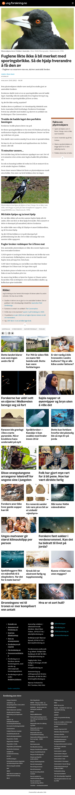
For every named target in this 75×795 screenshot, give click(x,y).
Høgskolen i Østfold (12, 741)
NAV (8, 768)
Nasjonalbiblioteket (36, 714)
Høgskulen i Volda (12, 744)
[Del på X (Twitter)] (5, 333)
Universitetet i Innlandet (61, 756)
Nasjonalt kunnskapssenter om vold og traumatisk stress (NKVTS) (38, 719)
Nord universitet (35, 744)
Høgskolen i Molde (12, 739)
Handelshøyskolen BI (13, 733)
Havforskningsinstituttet (14, 736)
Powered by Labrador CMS (37, 792)
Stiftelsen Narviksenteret (61, 731)
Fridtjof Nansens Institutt (14, 731)
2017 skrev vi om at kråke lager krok (19, 321)
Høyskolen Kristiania (13, 749)
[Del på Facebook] (2, 333)
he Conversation (32, 309)
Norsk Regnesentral (36, 766)
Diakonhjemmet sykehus (14, 710)
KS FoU (9, 756)
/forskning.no (60, 627)
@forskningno (60, 623)
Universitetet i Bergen (60, 753)
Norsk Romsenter (35, 769)
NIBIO (8, 771)
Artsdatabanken (11, 707)
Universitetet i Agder (60, 751)
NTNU (32, 712)
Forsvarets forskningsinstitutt (15, 726)
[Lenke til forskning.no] (35, 2)
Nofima (32, 741)
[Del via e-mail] (12, 333)
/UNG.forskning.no (62, 631)
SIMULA (56, 712)
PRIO (55, 702)
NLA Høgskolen (35, 700)
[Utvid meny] (72, 3)
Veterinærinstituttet (60, 773)
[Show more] (62, 157)
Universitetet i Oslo (59, 758)
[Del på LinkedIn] (9, 333)
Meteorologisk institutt (13, 766)
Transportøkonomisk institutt (63, 744)
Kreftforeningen (11, 758)
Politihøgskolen (59, 700)
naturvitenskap (30, 329)
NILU (8, 778)
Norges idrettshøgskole (37, 761)
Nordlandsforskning (36, 747)
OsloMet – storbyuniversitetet (39, 785)
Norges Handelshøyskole (37, 752)
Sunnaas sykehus (59, 734)
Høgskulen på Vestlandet (14, 746)
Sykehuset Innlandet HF (61, 737)
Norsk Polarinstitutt (36, 764)
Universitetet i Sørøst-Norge (62, 764)
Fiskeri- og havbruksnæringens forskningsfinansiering (14, 721)
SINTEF (56, 715)
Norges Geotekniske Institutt (38, 749)
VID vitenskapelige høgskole (62, 776)
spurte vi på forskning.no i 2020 (33, 312)
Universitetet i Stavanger (61, 761)
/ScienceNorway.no (62, 635)
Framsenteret (11, 728)
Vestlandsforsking (59, 771)
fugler (42, 329)
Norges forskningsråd (37, 754)
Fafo (8, 717)
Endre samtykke (14, 688)
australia (6, 329)
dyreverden (17, 329)
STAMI (56, 726)
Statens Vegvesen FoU (60, 729)
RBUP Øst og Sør (59, 705)
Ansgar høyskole (12, 700)
